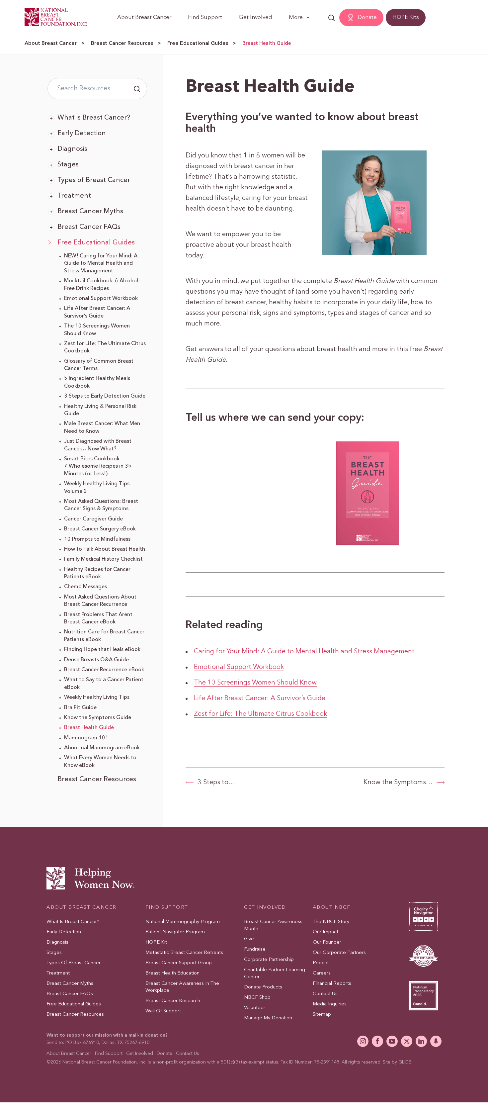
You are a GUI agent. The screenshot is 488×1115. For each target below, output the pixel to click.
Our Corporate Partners (339, 952)
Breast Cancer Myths (90, 211)
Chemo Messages (85, 587)
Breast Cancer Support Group (178, 963)
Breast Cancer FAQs (89, 227)
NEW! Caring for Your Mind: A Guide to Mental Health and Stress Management (100, 263)
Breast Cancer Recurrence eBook (104, 670)
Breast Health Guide (89, 727)
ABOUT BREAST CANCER (81, 907)
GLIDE (404, 1062)
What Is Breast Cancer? (72, 921)
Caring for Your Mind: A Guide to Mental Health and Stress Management (304, 651)
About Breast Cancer (144, 17)
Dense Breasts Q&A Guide (96, 660)
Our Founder (327, 942)
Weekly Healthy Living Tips (96, 697)
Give (249, 939)
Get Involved (255, 17)
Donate (367, 17)
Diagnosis (72, 149)
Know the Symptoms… (398, 782)
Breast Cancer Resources (122, 43)
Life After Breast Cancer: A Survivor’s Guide (259, 698)
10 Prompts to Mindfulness (97, 539)
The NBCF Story (331, 921)
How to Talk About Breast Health (104, 549)
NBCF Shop (257, 997)
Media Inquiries (330, 1004)
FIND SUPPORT (166, 907)
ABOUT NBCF (332, 907)
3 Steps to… (216, 782)
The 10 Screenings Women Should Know (255, 683)
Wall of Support (163, 1011)
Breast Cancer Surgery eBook (100, 529)
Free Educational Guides (197, 43)
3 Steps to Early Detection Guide (104, 396)
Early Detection (81, 133)
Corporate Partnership (269, 959)
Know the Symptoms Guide (97, 717)
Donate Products (263, 987)
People (321, 963)
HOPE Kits (405, 17)
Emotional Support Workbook (101, 298)
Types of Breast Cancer (93, 180)
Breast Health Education (172, 973)
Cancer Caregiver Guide (93, 519)
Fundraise (255, 949)
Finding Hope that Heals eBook (102, 649)
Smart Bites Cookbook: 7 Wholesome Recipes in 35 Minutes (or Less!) (97, 466)
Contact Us (325, 993)
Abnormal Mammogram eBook (102, 748)
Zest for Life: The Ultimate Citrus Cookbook (260, 714)
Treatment (74, 196)
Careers (322, 973)
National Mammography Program (182, 921)
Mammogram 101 (86, 738)
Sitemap (322, 1014)
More (296, 17)
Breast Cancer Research (172, 1000)
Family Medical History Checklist (103, 559)
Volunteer (254, 1007)
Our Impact (325, 932)
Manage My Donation (268, 1018)
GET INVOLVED (265, 907)
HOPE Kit (156, 942)
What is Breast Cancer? (93, 118)
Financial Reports (332, 983)
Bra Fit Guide (80, 707)
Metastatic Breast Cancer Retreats (184, 952)
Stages (68, 164)
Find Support (205, 17)
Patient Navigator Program (175, 932)
